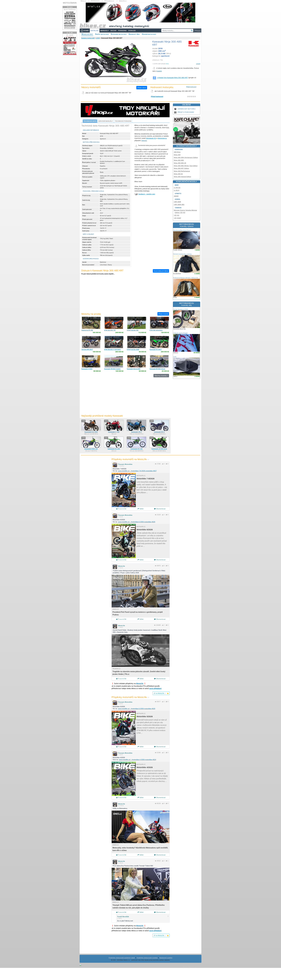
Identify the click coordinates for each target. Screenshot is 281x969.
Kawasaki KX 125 (136, 449)
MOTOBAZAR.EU (186, 225)
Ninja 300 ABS (179, 160)
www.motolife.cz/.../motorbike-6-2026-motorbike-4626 (136, 522)
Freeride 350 (132, 330)
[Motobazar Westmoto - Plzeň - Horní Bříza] (113, 323)
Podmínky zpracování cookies (147, 958)
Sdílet (141, 509)
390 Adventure (156, 330)
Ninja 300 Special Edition (182, 176)
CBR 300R (177, 202)
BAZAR (113, 30)
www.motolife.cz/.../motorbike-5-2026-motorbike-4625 (136, 708)
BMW (177, 185)
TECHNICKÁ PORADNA (123, 121)
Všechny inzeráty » (161, 376)
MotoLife (121, 566)
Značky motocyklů (102, 34)
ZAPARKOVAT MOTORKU (186, 109)
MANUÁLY (104, 30)
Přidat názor (141, 88)
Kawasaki (179, 149)
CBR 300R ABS (179, 204)
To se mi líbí (122, 509)
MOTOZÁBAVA (70, 3)
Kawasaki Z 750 (113, 432)
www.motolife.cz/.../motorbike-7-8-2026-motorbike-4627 (137, 471)
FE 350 (87, 330)
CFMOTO (178, 193)
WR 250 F (87, 349)
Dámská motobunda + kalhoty (182, 254)
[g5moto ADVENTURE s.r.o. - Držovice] (159, 323)
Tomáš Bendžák (123, 916)
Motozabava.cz (109, 1)
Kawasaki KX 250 (114, 449)
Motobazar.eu (95, 1)
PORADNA (122, 30)
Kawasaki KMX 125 (91, 449)
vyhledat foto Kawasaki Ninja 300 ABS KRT (172, 77)
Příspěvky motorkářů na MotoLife (130, 459)
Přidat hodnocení (191, 87)
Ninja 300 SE (178, 174)
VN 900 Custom (112, 369)
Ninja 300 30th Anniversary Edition (186, 157)
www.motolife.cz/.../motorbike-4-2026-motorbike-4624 (137, 759)
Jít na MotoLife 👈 (161, 693)
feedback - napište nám (146, 194)
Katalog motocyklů (88, 38)
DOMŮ (86, 30)
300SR (176, 196)
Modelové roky (87, 34)
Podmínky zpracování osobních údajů (122, 958)
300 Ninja (177, 152)
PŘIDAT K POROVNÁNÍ (185, 112)
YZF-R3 (176, 215)
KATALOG (95, 30)
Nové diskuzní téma (161, 271)
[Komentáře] (166, 464)
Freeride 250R (133, 349)
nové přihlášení (155, 688)
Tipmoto (144, 140)
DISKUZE (132, 30)
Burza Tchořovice (70, 9)
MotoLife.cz (123, 1)
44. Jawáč (69, 35)
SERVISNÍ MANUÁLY (105, 121)
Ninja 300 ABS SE (180, 163)
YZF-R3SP (177, 218)
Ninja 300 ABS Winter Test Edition (186, 166)
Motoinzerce (162, 138)
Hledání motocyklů (149, 34)
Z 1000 (86, 369)
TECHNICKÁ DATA (89, 121)
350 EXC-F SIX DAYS (112, 349)
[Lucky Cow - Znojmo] (91, 361)
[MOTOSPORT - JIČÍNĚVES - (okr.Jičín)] (91, 323)
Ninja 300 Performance (182, 171)
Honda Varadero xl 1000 (180, 309)
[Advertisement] (125, 295)
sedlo (175, 357)
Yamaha (178, 208)
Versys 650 (133, 369)
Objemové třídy (134, 34)
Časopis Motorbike (125, 464)
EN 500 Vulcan (157, 369)
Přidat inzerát (163, 314)
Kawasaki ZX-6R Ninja (159, 449)
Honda (177, 199)
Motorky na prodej (91, 313)
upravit (198, 63)
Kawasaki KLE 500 (91, 432)
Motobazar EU (151, 138)
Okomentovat (160, 509)
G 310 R (176, 190)
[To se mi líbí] (162, 464)
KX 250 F (156, 349)
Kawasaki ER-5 (159, 432)
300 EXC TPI (109, 330)
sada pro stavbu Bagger (180, 333)
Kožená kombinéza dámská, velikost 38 (185, 278)
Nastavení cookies (165, 958)
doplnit (159, 71)
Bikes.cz (83, 1)
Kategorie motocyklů (118, 34)
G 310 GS (177, 187)
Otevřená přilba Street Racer (182, 230)
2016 (98, 38)
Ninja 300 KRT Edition (181, 168)
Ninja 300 (177, 155)
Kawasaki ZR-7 (136, 432)
